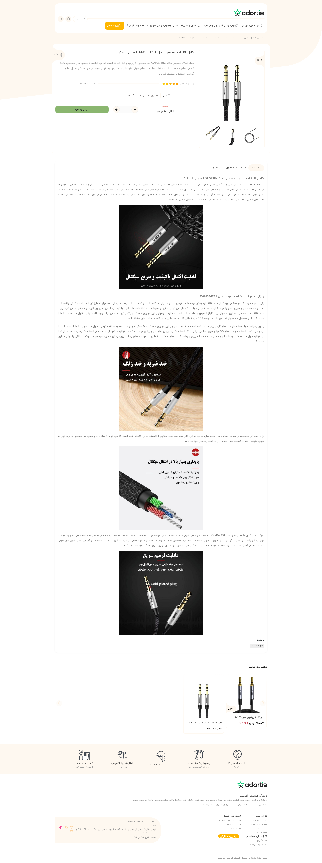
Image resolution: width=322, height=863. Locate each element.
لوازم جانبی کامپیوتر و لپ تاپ (219, 25)
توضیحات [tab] (256, 168)
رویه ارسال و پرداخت (258, 824)
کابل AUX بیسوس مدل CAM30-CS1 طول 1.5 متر (205, 722)
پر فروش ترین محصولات (230, 820)
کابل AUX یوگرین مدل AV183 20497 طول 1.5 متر (249, 717)
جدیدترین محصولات (232, 824)
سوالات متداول (234, 828)
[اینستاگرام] (71, 828)
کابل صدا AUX (221, 38)
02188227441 (135, 821)
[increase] (116, 109)
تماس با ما (262, 828)
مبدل (175, 25)
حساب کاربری (261, 840)
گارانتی (166, 95)
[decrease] (134, 109)
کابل (232, 38)
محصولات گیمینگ (135, 25)
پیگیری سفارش (115, 25)
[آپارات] (61, 828)
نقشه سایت (262, 832)
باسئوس (187, 83)
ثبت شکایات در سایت (258, 844)
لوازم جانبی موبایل (251, 25)
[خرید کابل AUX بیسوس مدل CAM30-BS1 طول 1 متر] (197, 786)
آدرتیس (260, 816)
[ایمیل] (71, 832)
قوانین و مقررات (260, 820)
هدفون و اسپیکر (189, 25)
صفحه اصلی (262, 38)
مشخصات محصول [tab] (236, 168)
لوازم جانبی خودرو (159, 25)
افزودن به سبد (82, 109)
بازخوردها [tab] (216, 168)
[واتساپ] (66, 828)
